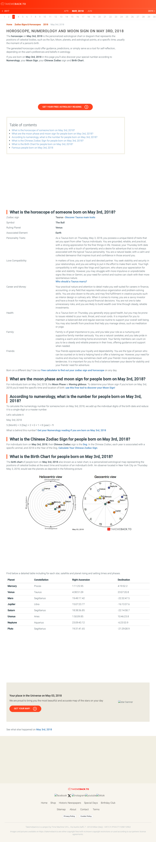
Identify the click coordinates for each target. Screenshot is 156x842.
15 (72, 16)
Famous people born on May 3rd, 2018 (32, 147)
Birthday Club (108, 802)
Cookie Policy (86, 816)
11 (50, 16)
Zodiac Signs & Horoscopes (28, 24)
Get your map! (22, 708)
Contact (84, 809)
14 (66, 16)
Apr (66, 11)
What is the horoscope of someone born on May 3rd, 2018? (43, 130)
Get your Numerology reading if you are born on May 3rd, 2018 (71, 430)
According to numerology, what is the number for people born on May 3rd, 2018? (54, 137)
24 (121, 16)
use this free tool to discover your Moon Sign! (90, 387)
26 (132, 16)
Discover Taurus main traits (80, 217)
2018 (45, 24)
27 (138, 16)
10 (44, 16)
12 (55, 16)
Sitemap (61, 809)
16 (77, 16)
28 (143, 16)
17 (83, 16)
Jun (89, 11)
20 (99, 16)
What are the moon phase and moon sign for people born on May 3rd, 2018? (52, 133)
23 (116, 16)
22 (110, 16)
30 (154, 16)
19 (94, 16)
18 (88, 16)
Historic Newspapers (70, 802)
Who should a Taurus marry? (71, 281)
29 (149, 16)
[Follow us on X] (69, 795)
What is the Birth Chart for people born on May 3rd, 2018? (42, 144)
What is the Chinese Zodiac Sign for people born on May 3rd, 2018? (47, 140)
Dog (85, 444)
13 (61, 16)
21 (105, 16)
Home (9, 24)
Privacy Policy (69, 816)
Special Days (91, 802)
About (73, 809)
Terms (96, 809)
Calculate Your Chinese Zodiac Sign (77, 447)
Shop (53, 802)
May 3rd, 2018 (44, 729)
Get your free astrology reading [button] (62, 107)
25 (127, 16)
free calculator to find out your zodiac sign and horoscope (72, 370)
